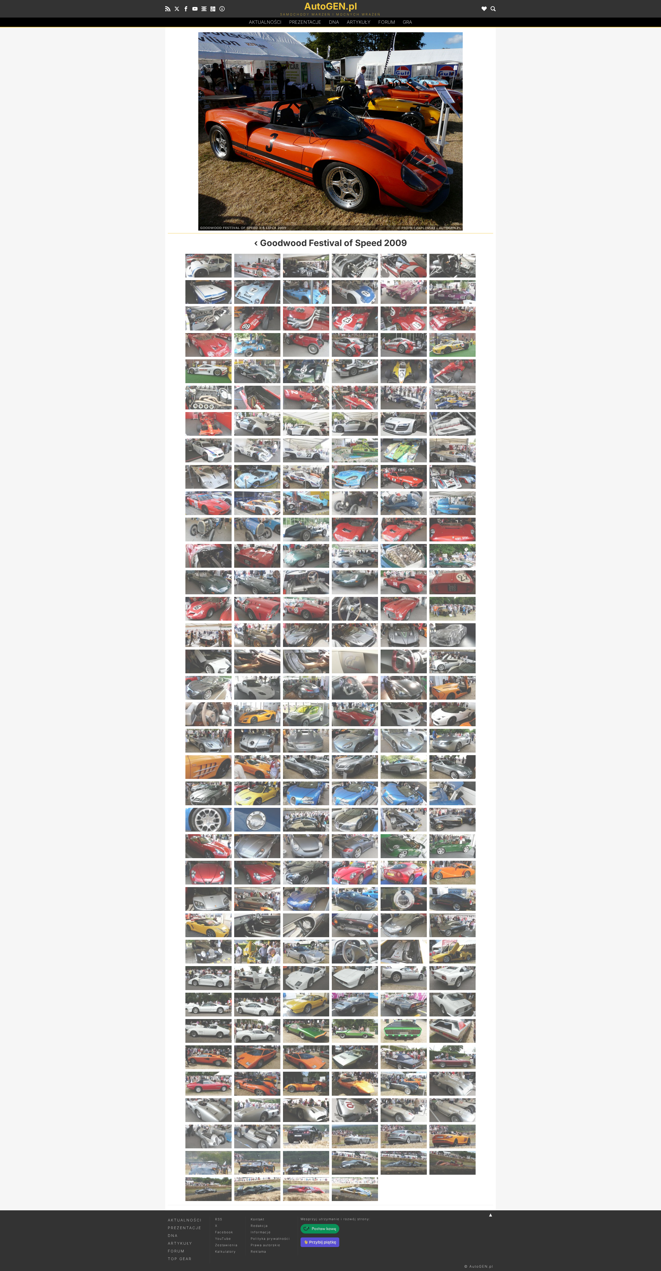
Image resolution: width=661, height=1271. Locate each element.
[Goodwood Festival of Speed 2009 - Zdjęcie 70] (355, 556)
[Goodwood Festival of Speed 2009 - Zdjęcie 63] (306, 529)
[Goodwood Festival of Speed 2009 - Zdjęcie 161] (404, 952)
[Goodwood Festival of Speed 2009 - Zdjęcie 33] (306, 397)
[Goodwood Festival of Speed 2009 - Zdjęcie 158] (257, 952)
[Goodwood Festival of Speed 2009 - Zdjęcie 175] (208, 1031)
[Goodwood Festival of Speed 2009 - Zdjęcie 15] (306, 318)
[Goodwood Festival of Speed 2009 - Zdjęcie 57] (306, 503)
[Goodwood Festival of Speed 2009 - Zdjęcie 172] (355, 1004)
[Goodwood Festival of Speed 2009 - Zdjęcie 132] (452, 820)
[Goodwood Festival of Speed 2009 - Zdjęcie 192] (452, 1083)
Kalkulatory (225, 1251)
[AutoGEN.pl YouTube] (195, 8)
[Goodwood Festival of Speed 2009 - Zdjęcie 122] (257, 793)
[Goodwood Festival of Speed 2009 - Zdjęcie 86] (257, 635)
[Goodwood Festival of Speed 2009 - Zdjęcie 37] (208, 424)
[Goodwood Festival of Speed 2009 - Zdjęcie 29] (404, 371)
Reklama (258, 1251)
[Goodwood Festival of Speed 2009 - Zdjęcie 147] (306, 899)
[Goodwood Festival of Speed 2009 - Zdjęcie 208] (355, 1163)
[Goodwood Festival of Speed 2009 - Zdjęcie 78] (452, 582)
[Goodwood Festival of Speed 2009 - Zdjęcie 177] (306, 1031)
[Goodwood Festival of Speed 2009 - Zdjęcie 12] (452, 292)
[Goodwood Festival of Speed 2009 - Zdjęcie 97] (208, 688)
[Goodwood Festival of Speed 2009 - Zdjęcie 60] (452, 503)
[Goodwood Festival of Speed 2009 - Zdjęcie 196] (355, 1110)
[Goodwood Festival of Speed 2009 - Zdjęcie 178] (355, 1031)
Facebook (224, 1232)
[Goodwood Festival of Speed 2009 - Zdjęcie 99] (306, 688)
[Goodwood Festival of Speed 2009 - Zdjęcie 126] (452, 793)
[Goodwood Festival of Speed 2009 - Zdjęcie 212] (257, 1189)
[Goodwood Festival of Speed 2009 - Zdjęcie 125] (404, 793)
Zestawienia (226, 1245)
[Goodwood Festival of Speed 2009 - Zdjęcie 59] (404, 503)
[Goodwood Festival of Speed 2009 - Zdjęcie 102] (452, 688)
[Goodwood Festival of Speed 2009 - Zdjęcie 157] (208, 952)
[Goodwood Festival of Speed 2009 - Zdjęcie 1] (208, 266)
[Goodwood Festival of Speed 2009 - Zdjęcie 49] (208, 477)
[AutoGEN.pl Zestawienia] (204, 8)
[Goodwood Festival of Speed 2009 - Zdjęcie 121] (208, 793)
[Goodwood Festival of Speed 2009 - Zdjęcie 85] (208, 635)
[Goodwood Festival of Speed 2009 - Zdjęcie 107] (404, 714)
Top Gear (180, 1259)
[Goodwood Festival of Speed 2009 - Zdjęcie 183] (306, 1057)
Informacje (261, 1232)
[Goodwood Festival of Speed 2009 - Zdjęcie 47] (404, 450)
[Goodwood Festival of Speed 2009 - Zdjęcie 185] (404, 1057)
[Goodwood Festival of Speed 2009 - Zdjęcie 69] (306, 556)
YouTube (223, 1239)
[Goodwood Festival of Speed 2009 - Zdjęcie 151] (208, 925)
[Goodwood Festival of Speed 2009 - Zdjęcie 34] (355, 397)
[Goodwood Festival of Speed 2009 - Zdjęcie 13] (208, 318)
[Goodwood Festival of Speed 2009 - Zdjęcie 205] (208, 1163)
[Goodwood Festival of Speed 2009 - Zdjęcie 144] (452, 873)
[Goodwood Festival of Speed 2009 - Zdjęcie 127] (208, 820)
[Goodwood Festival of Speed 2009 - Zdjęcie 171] (306, 1004)
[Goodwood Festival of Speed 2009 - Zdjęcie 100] (355, 688)
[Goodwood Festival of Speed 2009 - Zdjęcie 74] (257, 582)
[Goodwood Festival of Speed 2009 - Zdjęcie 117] (306, 767)
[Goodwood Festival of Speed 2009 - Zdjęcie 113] (404, 741)
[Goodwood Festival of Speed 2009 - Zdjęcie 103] (208, 714)
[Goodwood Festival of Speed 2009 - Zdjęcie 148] (355, 899)
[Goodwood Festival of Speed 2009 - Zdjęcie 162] (452, 952)
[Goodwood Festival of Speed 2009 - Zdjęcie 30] (452, 371)
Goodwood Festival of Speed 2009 (333, 243)
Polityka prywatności (270, 1239)
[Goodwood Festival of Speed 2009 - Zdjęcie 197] (404, 1110)
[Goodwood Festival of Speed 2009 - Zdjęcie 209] (404, 1163)
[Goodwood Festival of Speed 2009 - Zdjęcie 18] (452, 318)
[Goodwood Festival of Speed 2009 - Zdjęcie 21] (306, 345)
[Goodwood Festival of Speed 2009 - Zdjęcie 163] (208, 978)
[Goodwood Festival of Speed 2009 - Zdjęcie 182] (257, 1057)
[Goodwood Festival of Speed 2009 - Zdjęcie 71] (404, 556)
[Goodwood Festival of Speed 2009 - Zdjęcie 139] (208, 873)
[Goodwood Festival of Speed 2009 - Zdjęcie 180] (452, 1031)
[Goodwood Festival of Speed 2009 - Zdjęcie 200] (257, 1136)
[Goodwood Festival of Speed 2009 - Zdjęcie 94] (355, 661)
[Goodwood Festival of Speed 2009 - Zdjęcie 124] (355, 793)
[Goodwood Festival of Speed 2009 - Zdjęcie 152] (257, 925)
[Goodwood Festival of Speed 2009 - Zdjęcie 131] (404, 820)
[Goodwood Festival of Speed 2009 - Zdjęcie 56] (257, 503)
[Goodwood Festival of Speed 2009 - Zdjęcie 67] (208, 556)
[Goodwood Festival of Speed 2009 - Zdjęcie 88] (355, 635)
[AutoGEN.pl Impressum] (222, 8)
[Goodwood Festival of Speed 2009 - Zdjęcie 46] (355, 450)
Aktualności (265, 22)
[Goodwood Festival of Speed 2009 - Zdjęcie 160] (355, 952)
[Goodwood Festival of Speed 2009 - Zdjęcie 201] (306, 1136)
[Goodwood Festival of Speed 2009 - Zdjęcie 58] (355, 503)
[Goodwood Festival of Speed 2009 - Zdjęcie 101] (404, 688)
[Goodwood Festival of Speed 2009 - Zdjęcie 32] (257, 397)
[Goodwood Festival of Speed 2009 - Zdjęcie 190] (355, 1083)
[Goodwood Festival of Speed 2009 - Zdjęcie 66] (452, 529)
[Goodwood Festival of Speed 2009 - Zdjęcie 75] (306, 582)
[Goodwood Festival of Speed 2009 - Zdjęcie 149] (404, 899)
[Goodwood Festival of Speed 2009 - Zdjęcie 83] (404, 609)
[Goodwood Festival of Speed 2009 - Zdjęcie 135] (306, 846)
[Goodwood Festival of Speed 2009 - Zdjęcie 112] (355, 741)
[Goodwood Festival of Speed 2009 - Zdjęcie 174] (452, 1004)
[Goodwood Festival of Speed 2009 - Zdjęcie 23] (404, 345)
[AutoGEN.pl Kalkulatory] (213, 8)
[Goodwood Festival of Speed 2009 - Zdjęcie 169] (208, 1004)
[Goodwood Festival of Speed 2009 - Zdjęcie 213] (306, 1189)
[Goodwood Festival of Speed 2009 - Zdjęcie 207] (306, 1163)
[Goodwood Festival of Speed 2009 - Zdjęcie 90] (452, 635)
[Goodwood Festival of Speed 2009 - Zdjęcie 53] (404, 477)
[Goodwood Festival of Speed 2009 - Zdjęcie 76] (355, 582)
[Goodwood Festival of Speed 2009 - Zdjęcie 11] (404, 292)
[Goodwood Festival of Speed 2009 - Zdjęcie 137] (404, 846)
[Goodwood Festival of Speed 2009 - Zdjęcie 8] (257, 292)
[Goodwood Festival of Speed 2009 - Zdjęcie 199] (208, 1136)
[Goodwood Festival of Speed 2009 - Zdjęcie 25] (208, 371)
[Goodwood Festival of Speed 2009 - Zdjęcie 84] (452, 609)
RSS (218, 1219)
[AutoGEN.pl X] (176, 8)
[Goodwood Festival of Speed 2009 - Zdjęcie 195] (306, 1110)
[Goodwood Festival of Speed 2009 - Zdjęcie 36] (452, 397)
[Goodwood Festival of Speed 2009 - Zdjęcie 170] (257, 1004)
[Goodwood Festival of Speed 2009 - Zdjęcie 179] (404, 1031)
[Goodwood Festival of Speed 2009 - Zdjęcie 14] (257, 318)
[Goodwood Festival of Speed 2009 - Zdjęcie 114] (452, 741)
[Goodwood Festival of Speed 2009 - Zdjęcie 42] (452, 424)
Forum (386, 22)
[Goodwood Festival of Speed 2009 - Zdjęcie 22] (355, 345)
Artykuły (359, 22)
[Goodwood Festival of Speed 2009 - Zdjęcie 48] (452, 450)
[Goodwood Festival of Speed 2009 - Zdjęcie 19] (208, 345)
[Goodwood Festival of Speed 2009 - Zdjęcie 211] (208, 1189)
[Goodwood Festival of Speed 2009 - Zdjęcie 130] (355, 820)
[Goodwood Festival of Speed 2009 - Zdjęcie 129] (306, 820)
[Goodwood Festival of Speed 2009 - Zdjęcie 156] (452, 925)
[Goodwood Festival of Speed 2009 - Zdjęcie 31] (208, 397)
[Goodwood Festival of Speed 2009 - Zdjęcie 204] (452, 1136)
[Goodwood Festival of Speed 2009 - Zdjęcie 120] (452, 767)
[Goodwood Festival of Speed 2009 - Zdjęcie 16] (355, 318)
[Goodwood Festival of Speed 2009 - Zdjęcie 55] (208, 503)
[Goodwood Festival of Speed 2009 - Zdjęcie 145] (208, 899)
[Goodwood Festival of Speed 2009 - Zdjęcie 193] (208, 1110)
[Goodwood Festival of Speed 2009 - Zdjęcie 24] (452, 345)
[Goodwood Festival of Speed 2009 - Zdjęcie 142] (355, 873)
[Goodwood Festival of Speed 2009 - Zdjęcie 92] (257, 661)
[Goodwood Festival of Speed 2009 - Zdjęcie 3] (306, 266)
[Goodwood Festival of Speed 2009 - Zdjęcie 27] (306, 371)
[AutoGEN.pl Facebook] (185, 8)
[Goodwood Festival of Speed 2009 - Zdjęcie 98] (257, 688)
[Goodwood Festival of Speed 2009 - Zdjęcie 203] (404, 1136)
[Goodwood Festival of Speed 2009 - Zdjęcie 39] (306, 424)
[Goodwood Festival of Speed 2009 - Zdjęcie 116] (257, 767)
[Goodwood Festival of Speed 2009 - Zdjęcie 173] (404, 1004)
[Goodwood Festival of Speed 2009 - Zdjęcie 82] (355, 609)
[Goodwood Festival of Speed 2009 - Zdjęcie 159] (306, 952)
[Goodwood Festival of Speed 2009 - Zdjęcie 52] (355, 477)
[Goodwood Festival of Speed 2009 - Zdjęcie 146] (257, 899)
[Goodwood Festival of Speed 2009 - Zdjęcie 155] (404, 925)
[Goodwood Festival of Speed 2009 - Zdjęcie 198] (452, 1110)
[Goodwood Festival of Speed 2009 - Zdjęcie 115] (208, 767)
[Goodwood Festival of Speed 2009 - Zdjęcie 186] (452, 1057)
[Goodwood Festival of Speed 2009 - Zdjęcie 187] (249, 131)
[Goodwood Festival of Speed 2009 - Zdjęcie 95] (404, 661)
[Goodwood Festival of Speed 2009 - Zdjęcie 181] (208, 1057)
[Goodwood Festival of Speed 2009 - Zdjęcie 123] (306, 793)
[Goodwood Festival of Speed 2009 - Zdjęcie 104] (257, 714)
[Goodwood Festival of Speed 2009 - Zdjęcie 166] (355, 978)
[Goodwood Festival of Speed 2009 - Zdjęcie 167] (404, 978)
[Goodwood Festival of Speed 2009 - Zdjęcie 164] (257, 978)
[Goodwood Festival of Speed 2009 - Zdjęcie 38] (257, 424)
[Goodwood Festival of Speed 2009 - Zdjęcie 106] (355, 714)
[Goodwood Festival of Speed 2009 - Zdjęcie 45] (306, 450)
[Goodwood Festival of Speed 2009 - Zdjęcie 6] (452, 266)
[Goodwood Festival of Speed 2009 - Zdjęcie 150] (452, 899)
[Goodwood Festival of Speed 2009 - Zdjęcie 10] (355, 292)
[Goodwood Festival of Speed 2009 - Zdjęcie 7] (208, 292)
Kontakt (257, 1219)
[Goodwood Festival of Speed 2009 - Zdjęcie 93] (306, 661)
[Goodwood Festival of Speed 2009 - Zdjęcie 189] (411, 131)
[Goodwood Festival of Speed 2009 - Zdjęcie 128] (257, 820)
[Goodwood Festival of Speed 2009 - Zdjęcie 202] (355, 1136)
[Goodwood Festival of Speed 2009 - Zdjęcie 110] (257, 741)
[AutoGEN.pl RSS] (167, 8)
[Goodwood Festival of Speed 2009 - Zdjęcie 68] (257, 556)
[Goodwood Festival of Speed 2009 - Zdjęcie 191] (404, 1083)
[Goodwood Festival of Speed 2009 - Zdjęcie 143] (404, 873)
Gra (407, 22)
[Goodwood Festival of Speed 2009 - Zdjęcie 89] (404, 635)
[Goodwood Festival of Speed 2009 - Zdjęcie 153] (306, 925)
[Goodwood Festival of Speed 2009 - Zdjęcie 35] (404, 397)
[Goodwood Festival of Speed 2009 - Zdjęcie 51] (306, 477)
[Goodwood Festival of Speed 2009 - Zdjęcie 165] (306, 978)
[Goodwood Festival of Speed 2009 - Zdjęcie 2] (257, 266)
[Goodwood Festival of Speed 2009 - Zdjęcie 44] (257, 450)
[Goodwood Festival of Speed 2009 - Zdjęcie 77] (404, 582)
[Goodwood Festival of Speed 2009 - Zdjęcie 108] (452, 714)
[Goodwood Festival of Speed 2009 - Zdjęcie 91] (208, 661)
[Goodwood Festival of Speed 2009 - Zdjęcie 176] (257, 1031)
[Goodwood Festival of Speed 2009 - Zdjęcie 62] (257, 529)
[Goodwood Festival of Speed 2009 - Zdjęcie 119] (404, 767)
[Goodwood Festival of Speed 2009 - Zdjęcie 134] (257, 846)
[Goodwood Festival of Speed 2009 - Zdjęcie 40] (355, 424)
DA (334, 22)
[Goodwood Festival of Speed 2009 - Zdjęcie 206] (257, 1163)
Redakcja (259, 1226)
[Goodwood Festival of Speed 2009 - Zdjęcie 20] (257, 345)
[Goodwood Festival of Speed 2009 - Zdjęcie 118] (355, 767)
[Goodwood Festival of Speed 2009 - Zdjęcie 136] (355, 846)
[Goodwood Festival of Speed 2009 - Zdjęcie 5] (404, 266)
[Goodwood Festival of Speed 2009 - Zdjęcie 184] (355, 1057)
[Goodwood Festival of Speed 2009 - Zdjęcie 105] (306, 714)
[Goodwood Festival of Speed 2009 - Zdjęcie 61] (208, 529)
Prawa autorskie (265, 1245)
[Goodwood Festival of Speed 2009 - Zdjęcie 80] (257, 609)
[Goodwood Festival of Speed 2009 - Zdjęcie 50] (257, 477)
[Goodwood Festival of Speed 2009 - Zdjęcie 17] (404, 318)
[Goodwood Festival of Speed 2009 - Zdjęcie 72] (452, 556)
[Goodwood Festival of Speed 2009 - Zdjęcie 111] (306, 741)
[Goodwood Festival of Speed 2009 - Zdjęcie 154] (355, 925)
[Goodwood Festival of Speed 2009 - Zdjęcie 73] (208, 582)
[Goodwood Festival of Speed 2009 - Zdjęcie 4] (355, 266)
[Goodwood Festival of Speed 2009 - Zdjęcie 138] (452, 846)
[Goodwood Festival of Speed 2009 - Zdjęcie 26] (257, 371)
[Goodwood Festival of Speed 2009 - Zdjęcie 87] (306, 635)
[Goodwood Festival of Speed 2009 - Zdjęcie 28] (355, 371)
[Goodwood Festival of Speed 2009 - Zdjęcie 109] (208, 741)
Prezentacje (305, 22)
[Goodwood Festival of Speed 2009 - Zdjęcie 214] (355, 1189)
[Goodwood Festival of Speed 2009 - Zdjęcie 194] (257, 1110)
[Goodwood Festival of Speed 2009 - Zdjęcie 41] (404, 424)
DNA (173, 1235)
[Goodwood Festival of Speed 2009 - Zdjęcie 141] (306, 873)
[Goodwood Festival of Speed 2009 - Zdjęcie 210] (452, 1163)
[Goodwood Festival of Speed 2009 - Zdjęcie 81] (306, 609)
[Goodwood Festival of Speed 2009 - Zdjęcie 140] (257, 873)
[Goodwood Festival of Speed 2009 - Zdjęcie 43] (208, 450)
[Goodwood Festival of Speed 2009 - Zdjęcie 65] (404, 529)
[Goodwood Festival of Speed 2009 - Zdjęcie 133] (208, 846)
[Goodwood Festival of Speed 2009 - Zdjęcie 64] (355, 529)
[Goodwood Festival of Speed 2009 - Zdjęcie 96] (452, 661)
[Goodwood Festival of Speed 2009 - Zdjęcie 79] (208, 609)
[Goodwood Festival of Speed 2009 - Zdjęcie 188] (257, 1083)
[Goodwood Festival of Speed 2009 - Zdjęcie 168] (452, 978)
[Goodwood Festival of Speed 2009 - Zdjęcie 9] (306, 292)
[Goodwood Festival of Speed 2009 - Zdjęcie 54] (452, 477)
